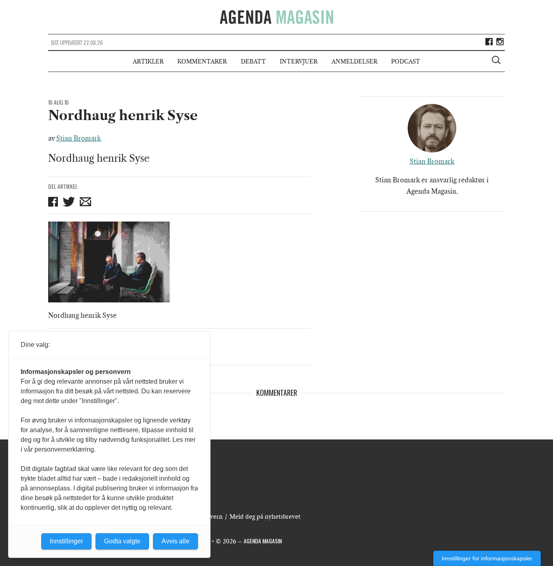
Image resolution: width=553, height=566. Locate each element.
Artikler (148, 61)
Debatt (253, 61)
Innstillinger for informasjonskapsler (487, 558)
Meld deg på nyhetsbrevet (265, 516)
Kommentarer (202, 61)
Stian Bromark (78, 138)
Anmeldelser (354, 61)
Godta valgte (122, 541)
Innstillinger (66, 541)
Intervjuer (298, 61)
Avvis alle (175, 541)
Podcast (405, 61)
